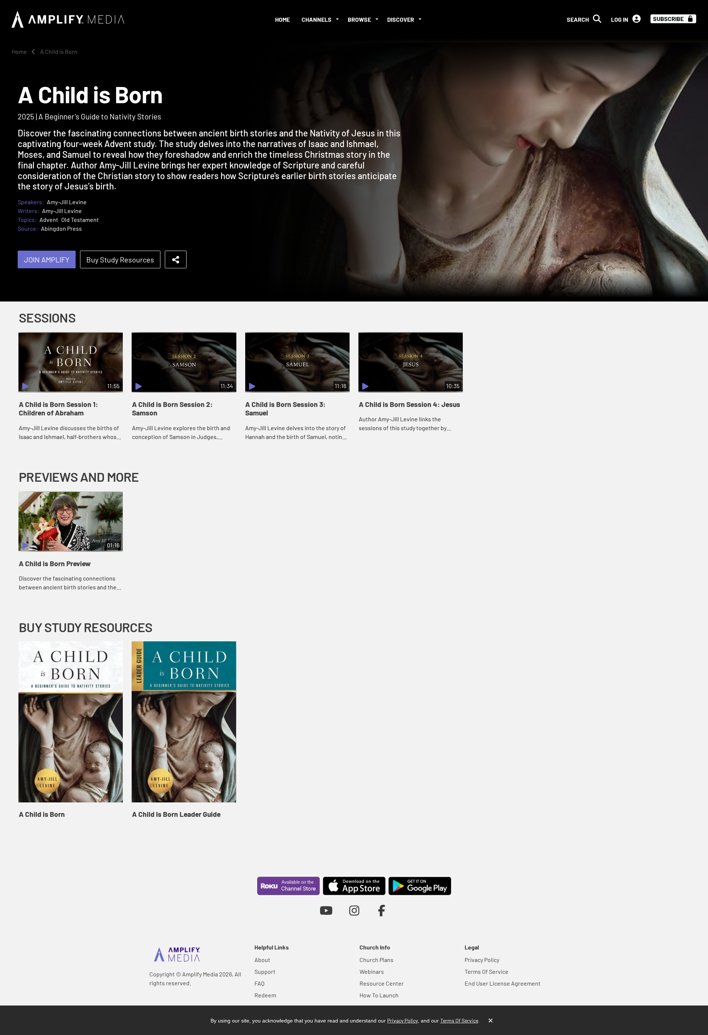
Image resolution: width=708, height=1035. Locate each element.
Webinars (372, 971)
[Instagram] (354, 910)
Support (264, 971)
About (262, 959)
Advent (48, 219)
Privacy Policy (482, 959)
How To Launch (379, 995)
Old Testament (80, 219)
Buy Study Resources (120, 259)
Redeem (265, 995)
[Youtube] (326, 910)
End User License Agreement (503, 983)
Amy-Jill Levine (67, 201)
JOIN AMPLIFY (46, 259)
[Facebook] (382, 910)
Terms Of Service (487, 971)
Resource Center (382, 983)
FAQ (259, 983)
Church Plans (376, 959)
